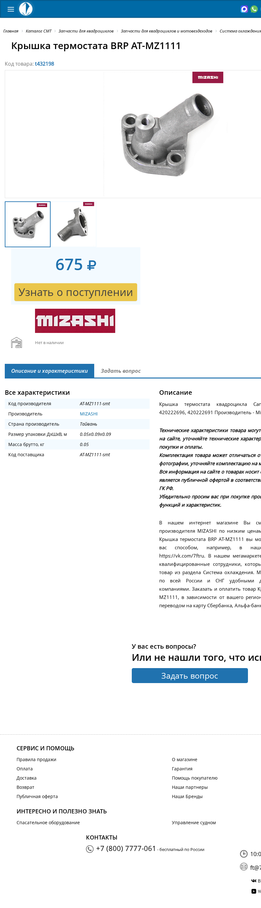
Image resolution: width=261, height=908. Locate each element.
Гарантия (182, 769)
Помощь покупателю (195, 778)
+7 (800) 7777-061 (126, 848)
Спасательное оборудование (48, 822)
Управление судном (194, 822)
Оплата (25, 769)
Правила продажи (36, 759)
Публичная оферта (37, 796)
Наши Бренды (187, 796)
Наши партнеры (190, 787)
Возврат (25, 787)
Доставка (27, 778)
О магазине (184, 759)
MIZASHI (89, 414)
